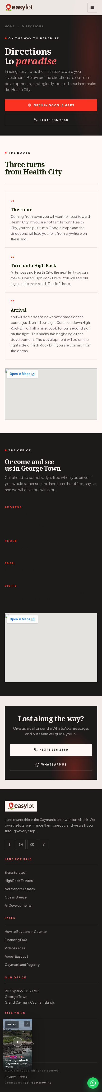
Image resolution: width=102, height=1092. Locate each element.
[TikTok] (43, 844)
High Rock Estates (19, 881)
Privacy (10, 1076)
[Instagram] (21, 844)
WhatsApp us (54, 764)
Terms (23, 1076)
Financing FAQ (16, 940)
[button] (92, 7)
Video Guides (15, 948)
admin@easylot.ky (21, 570)
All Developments (18, 905)
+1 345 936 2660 (54, 120)
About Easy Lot (16, 956)
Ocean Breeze (16, 897)
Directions (13, 1051)
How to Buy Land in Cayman (26, 932)
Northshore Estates (20, 889)
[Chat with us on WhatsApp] (93, 1083)
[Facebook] (9, 844)
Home (10, 26)
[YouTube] (32, 844)
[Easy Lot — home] (19, 8)
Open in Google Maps (54, 105)
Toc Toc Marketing (37, 1082)
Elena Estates (15, 872)
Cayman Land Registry (22, 965)
